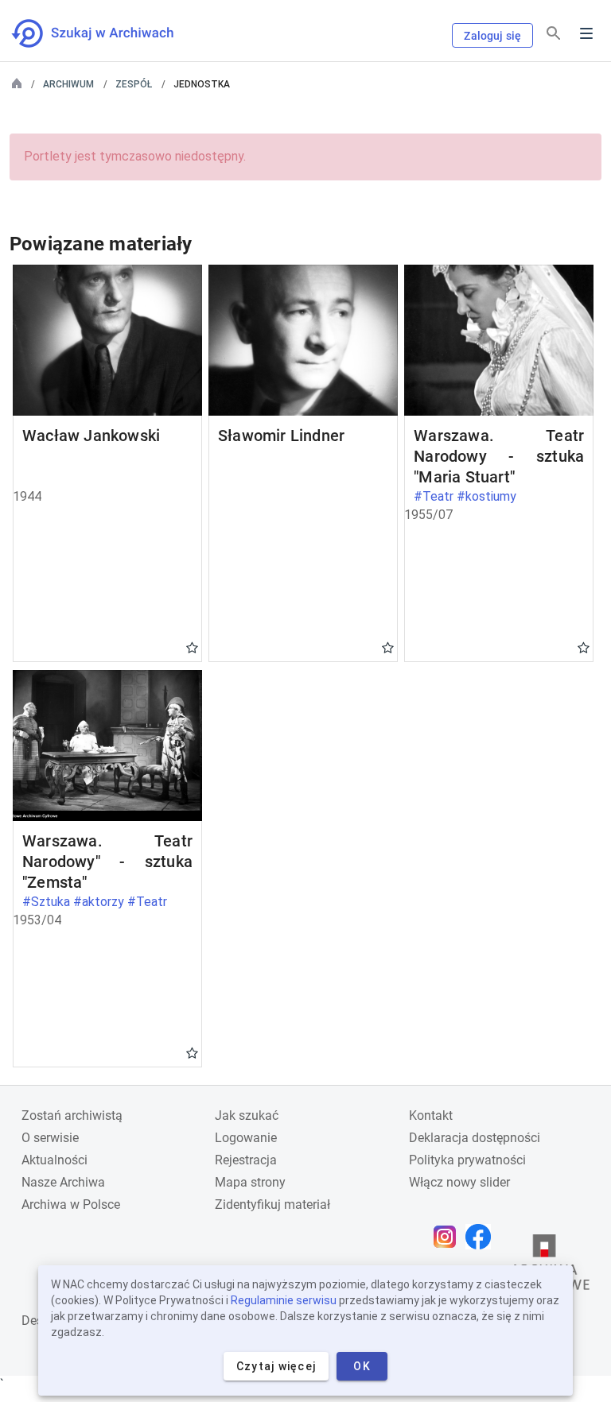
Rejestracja (246, 1160)
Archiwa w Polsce (70, 1204)
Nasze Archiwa (63, 1182)
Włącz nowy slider (459, 1182)
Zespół (133, 84)
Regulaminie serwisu (284, 1300)
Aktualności (54, 1160)
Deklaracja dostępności (474, 1137)
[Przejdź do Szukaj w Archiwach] (107, 33)
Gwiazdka (192, 647)
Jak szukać (246, 1115)
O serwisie (50, 1137)
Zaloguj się (492, 35)
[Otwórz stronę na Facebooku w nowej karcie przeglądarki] (482, 1236)
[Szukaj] (554, 33)
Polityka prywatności (467, 1160)
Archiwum (68, 84)
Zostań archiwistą (72, 1115)
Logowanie (246, 1137)
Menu (586, 33)
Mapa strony (250, 1182)
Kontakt (431, 1115)
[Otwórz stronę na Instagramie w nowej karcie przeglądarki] (448, 1236)
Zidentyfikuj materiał (272, 1204)
